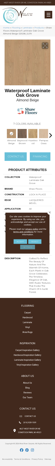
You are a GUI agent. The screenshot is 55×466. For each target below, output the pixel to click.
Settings (27, 247)
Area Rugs (27, 332)
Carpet (27, 312)
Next (50, 133)
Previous (4, 133)
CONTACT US (30, 416)
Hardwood (28, 317)
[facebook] (22, 450)
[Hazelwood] (33, 133)
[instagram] (32, 450)
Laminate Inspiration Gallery (27, 360)
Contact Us (16, 156)
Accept (20, 241)
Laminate (27, 27)
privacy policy (31, 229)
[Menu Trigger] (48, 14)
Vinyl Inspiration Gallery (27, 365)
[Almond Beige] (11, 133)
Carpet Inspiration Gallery (27, 350)
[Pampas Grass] (43, 133)
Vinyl (27, 327)
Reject (34, 241)
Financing (40, 156)
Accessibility (7, 459)
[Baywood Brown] (22, 133)
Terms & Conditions (22, 459)
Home (6, 27)
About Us (27, 383)
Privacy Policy (37, 459)
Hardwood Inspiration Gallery (27, 355)
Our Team (27, 397)
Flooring (16, 27)
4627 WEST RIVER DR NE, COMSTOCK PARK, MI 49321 (27, 2)
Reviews (28, 392)
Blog (27, 387)
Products (39, 27)
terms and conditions (23, 231)
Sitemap (47, 459)
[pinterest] (27, 450)
